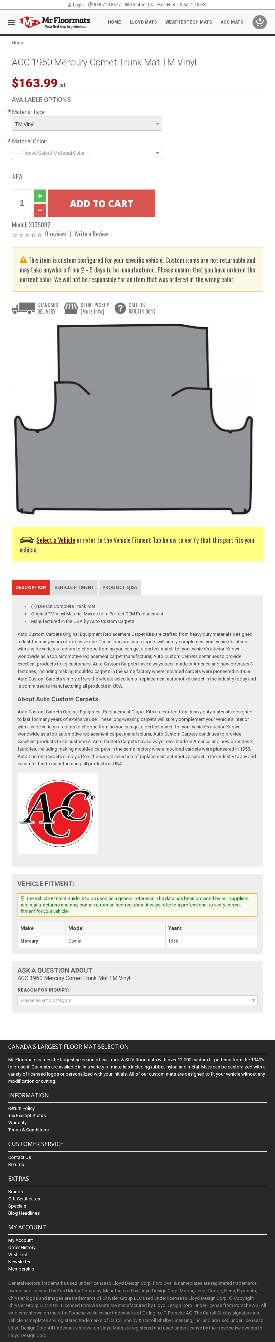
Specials (17, 1206)
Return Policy (21, 1108)
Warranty (17, 1122)
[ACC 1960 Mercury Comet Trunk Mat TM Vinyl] (133, 419)
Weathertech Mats (188, 22)
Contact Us (142, 4)
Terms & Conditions (28, 1129)
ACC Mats (232, 22)
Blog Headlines (24, 1213)
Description (31, 587)
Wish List (17, 1254)
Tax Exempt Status (27, 1115)
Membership (21, 1269)
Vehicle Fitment (74, 587)
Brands (15, 1191)
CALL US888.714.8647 (142, 308)
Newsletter (19, 1261)
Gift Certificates (24, 1198)
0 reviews (56, 233)
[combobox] (87, 124)
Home (114, 22)
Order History (21, 1247)
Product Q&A (119, 587)
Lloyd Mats (143, 22)
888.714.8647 (107, 4)
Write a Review (91, 233)
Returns (16, 1164)
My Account (20, 1240)
